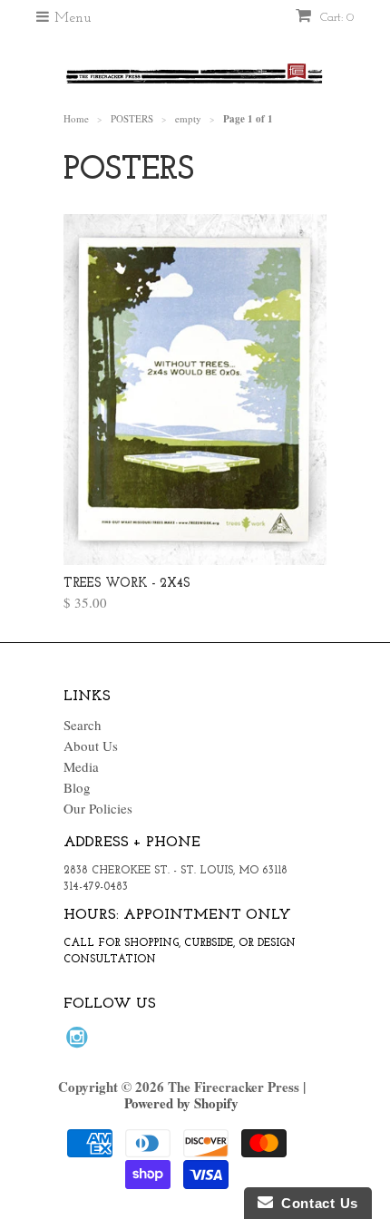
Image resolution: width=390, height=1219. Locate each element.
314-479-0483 (95, 887)
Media (81, 766)
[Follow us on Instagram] (79, 1042)
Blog (77, 787)
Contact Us (315, 1203)
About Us (90, 745)
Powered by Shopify (181, 1103)
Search (82, 725)
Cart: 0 (335, 17)
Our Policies (97, 808)
